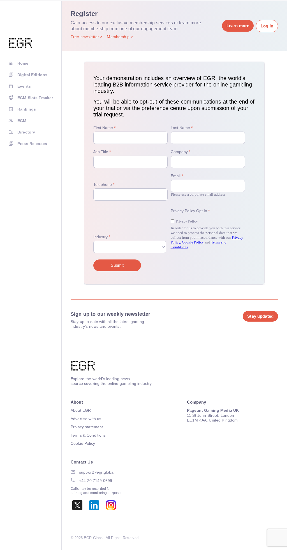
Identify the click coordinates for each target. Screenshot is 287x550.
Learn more (237, 25)
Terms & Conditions (88, 435)
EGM (21, 120)
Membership (119, 36)
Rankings (26, 109)
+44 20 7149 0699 (95, 480)
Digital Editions (32, 74)
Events (24, 86)
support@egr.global (97, 472)
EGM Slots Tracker (35, 97)
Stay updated (260, 316)
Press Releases (32, 143)
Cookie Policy (83, 443)
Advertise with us (86, 418)
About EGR (81, 410)
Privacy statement (87, 427)
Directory (26, 132)
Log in (267, 26)
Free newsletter (85, 36)
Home (23, 63)
